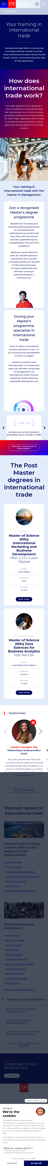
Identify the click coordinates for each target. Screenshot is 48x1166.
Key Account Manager (16, 959)
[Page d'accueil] (12, 4)
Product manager (14, 867)
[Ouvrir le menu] (44, 4)
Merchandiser (12, 983)
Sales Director (12, 950)
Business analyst (14, 862)
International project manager (20, 872)
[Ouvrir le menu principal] (4, 4)
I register (12, 1075)
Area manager (12, 886)
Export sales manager (16, 881)
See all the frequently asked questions (24, 1045)
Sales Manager (13, 935)
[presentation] (3, 427)
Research (37, 4)
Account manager (14, 954)
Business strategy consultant (20, 964)
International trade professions (21, 891)
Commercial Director (16, 969)
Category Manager (14, 974)
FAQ (14, 1101)
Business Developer (15, 940)
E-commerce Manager (16, 978)
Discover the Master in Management (24, 448)
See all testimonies (24, 790)
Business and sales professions (19, 989)
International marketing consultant (23, 876)
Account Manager (14, 945)
